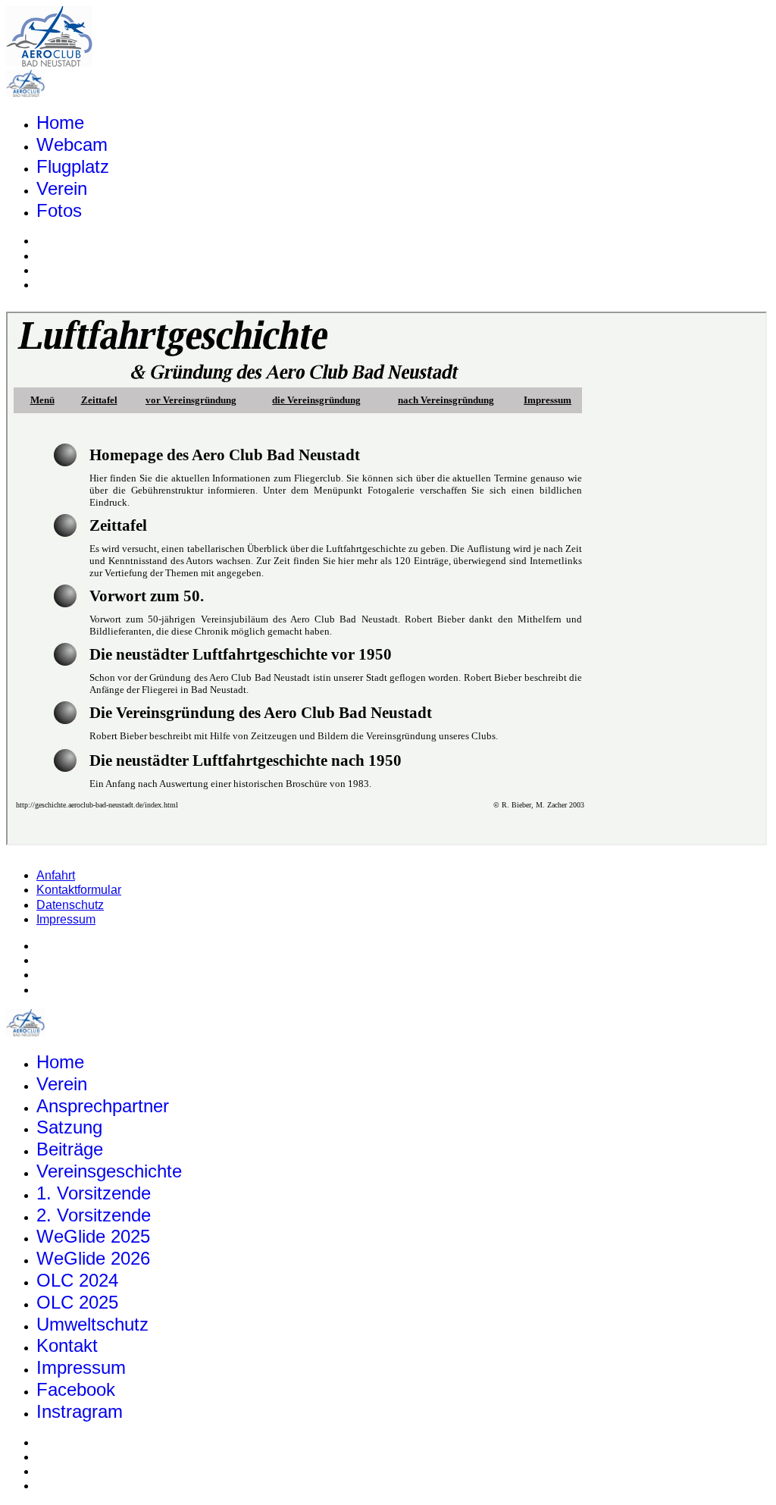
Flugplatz (72, 166)
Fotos (59, 210)
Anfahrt (55, 875)
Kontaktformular (78, 889)
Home (60, 122)
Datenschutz (70, 904)
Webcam (72, 144)
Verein (61, 188)
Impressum (65, 919)
